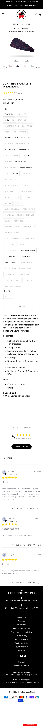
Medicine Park (10, 179)
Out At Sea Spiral (12, 209)
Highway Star (25, 268)
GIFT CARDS (12, 5)
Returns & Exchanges (21, 628)
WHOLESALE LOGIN (28, 5)
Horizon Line (20, 162)
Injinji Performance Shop (24, 692)
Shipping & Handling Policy (21, 632)
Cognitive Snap (11, 138)
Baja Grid (22, 120)
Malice (15, 173)
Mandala (26, 173)
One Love (19, 203)
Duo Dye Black (22, 144)
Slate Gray (9, 245)
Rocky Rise (18, 221)
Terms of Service (21, 639)
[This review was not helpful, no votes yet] (38, 508)
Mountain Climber (26, 191)
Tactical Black (11, 251)
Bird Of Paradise (19, 132)
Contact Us (21, 617)
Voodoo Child (26, 256)
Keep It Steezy (26, 167)
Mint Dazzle (10, 191)
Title (5, 109)
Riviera (7, 221)
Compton (9, 144)
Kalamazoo (10, 274)
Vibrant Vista (10, 262)
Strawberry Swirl (12, 239)
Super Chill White (12, 227)
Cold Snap (25, 138)
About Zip (21, 650)
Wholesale (21, 662)
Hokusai (8, 162)
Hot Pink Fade (10, 167)
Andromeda (22, 114)
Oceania (26, 197)
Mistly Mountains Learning (16, 185)
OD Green (28, 280)
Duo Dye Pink (10, 150)
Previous (18, 24)
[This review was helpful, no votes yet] (34, 508)
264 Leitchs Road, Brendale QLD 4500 (21, 675)
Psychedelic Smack (25, 215)
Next (27, 24)
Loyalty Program (21, 647)
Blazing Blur (10, 268)
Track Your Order (21, 643)
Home (16, 29)
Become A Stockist (21, 666)
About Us (21, 621)
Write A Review (22, 447)
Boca (7, 132)
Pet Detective (29, 209)
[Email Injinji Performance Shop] (25, 656)
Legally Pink (23, 274)
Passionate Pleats (12, 280)
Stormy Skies (23, 245)
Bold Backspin (26, 262)
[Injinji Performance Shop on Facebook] (18, 656)
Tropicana (9, 114)
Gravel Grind (27, 156)
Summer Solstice (12, 233)
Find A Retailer (21, 625)
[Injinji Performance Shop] (21, 14)
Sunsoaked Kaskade (13, 286)
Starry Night (29, 239)
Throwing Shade (28, 251)
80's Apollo (9, 120)
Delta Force (24, 150)
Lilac (7, 173)
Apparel (25, 29)
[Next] (27, 61)
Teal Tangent (10, 256)
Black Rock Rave (12, 126)
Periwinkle (9, 215)
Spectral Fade (29, 227)
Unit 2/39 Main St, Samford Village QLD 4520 (21, 682)
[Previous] (16, 61)
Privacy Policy (21, 636)
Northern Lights (12, 197)
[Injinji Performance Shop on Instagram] (21, 656)
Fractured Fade (11, 156)
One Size (7, 291)
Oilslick (8, 203)
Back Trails (27, 126)
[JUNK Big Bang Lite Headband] (21, 46)
